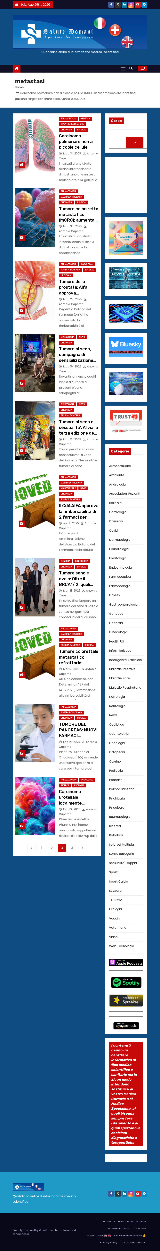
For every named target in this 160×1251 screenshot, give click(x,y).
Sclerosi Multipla (121, 844)
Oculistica (116, 724)
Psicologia (116, 807)
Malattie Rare (68, 488)
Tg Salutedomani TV (133, 1242)
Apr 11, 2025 (71, 523)
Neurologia (117, 706)
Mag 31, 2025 (72, 153)
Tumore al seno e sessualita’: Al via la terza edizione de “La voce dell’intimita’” (78, 433)
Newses (68, 1230)
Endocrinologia (120, 567)
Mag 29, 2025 (73, 299)
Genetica (85, 118)
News (82, 337)
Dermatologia (119, 539)
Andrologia (117, 484)
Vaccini (114, 918)
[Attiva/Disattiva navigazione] (123, 68)
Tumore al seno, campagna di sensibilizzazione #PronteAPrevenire (78, 360)
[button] (131, 68)
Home (19, 87)
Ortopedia (117, 752)
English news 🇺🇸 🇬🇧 (99, 1235)
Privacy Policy (108, 1242)
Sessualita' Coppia (70, 415)
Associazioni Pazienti (124, 493)
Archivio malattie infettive (130, 1221)
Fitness (114, 595)
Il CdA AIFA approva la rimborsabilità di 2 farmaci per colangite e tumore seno (79, 517)
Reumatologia (119, 816)
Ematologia (117, 558)
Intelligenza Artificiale (125, 660)
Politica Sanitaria (70, 269)
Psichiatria (117, 798)
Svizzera (115, 890)
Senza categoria (121, 853)
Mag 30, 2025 (73, 226)
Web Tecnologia (121, 946)
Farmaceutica (68, 118)
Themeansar (21, 1234)
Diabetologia (119, 549)
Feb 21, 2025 (72, 742)
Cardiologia (117, 512)
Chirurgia (116, 521)
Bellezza (115, 503)
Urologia (66, 275)
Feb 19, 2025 (72, 809)
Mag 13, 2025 (72, 439)
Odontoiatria (119, 733)
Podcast (115, 780)
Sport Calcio (118, 881)
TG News (116, 900)
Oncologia (66, 129)
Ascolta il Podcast (118, 1228)
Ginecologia (67, 337)
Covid (113, 530)
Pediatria (116, 770)
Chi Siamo (139, 1228)
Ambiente (116, 475)
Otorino (115, 761)
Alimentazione (120, 466)
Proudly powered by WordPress (33, 1230)
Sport (113, 872)
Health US (116, 641)
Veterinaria (117, 927)
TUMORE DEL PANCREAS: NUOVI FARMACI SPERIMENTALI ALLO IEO (78, 736)
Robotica (116, 835)
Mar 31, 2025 (72, 591)
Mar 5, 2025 (71, 669)
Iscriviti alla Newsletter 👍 (130, 1235)
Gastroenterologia (71, 196)
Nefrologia (117, 696)
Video (113, 937)
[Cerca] (134, 142)
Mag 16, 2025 (72, 366)
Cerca (116, 121)
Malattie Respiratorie (72, 124)
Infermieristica (120, 650)
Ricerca (81, 129)
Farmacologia (68, 191)
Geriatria (116, 623)
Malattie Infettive (122, 669)
